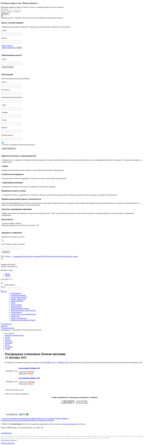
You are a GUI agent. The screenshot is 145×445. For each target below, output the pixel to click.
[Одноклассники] (25, 414)
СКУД (13, 303)
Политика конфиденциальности (9, 440)
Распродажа (15, 316)
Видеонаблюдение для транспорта (23, 310)
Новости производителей (14, 335)
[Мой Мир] (27, 414)
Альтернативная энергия (20, 308)
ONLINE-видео (46, 256)
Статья (7, 349)
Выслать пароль (7, 67)
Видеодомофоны (17, 301)
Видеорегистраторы (18, 295)
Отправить (5, 14)
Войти (19, 48)
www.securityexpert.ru (69, 424)
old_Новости (5, 330)
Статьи (7, 339)
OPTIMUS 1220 (49, 362)
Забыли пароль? (7, 46)
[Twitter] (23, 414)
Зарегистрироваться (9, 48)
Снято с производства (19, 318)
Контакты (55, 256)
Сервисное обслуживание (31, 256)
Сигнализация (16, 312)
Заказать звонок (72, 256)
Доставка (62, 256)
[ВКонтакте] (21, 414)
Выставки (8, 343)
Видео (7, 345)
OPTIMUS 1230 (63, 362)
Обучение (8, 341)
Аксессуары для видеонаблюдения (23, 314)
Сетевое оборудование (19, 297)
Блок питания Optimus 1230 (29, 378)
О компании (17, 256)
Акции (7, 337)
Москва (8, 276)
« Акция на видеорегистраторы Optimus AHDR (18, 418)
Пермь (7, 274)
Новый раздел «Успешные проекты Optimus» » (52, 418)
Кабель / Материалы (18, 299)
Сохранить (5, 252)
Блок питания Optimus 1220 (29, 368)
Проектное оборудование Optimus (23, 320)
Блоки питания (16, 307)
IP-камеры (9, 347)
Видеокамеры (16, 293)
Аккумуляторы (16, 305)
